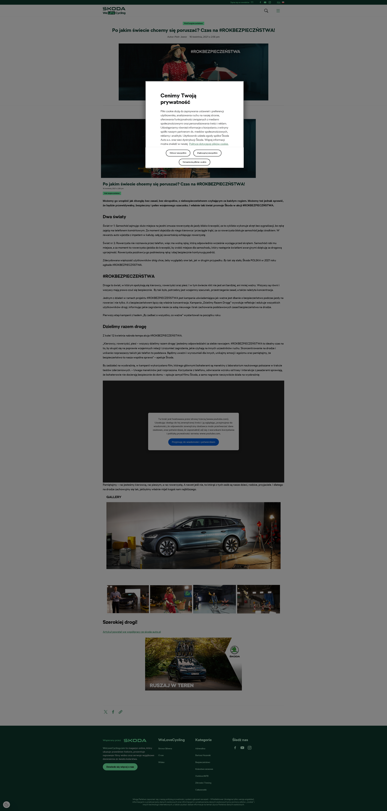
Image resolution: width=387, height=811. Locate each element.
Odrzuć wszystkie (178, 153)
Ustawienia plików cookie (194, 162)
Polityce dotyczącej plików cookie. (209, 143)
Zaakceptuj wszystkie (207, 153)
